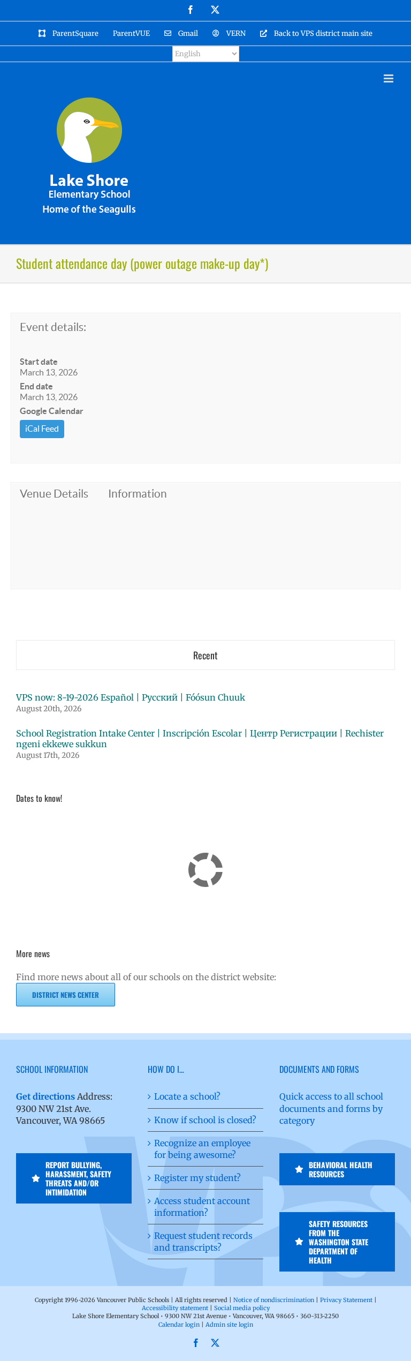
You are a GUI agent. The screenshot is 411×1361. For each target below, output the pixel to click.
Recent (205, 655)
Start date (39, 361)
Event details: (53, 327)
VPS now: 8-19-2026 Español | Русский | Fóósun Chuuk (130, 697)
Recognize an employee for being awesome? (202, 1149)
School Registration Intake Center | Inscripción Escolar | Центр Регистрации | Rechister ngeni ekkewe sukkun (200, 738)
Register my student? (197, 1177)
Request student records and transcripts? (203, 1241)
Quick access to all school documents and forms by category (331, 1108)
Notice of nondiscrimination (273, 1300)
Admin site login (229, 1324)
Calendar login (179, 1324)
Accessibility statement (175, 1308)
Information (137, 493)
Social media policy (242, 1308)
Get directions (45, 1096)
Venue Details (54, 493)
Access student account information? (202, 1206)
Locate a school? (187, 1096)
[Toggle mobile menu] (389, 78)
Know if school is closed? (205, 1120)
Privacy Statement (346, 1300)
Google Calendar (51, 411)
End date (36, 386)
